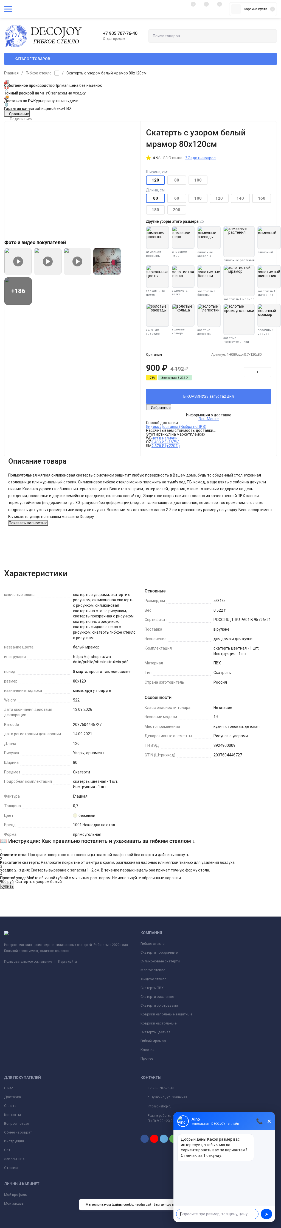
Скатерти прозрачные (159, 952)
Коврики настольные (158, 1023)
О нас (8, 1088)
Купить (7, 886)
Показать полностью (28, 523)
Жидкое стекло (153, 979)
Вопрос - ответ (17, 1123)
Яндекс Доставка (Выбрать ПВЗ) (176, 426)
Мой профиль (15, 1195)
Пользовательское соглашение (28, 962)
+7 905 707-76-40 (120, 33)
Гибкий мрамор (153, 1041)
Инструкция (14, 1141)
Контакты (12, 1115)
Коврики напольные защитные (166, 1014)
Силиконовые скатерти (160, 961)
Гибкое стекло (39, 73)
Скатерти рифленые (157, 997)
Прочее (146, 1058)
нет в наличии (165, 438)
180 (155, 209)
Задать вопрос (200, 158)
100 (198, 180)
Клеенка (147, 1050)
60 (176, 198)
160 (261, 198)
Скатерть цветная (155, 1032)
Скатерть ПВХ (152, 988)
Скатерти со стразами (159, 1005)
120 (219, 198)
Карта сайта (67, 962)
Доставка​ (12, 1097)
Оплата (10, 1106)
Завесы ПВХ (14, 1159)
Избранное (161, 407)
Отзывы (11, 1168)
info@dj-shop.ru (160, 1106)
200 (176, 209)
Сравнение (19, 114)
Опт (7, 1150)
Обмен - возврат (18, 1132)
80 (176, 180)
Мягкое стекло (152, 970)
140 (240, 198)
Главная (11, 73)
